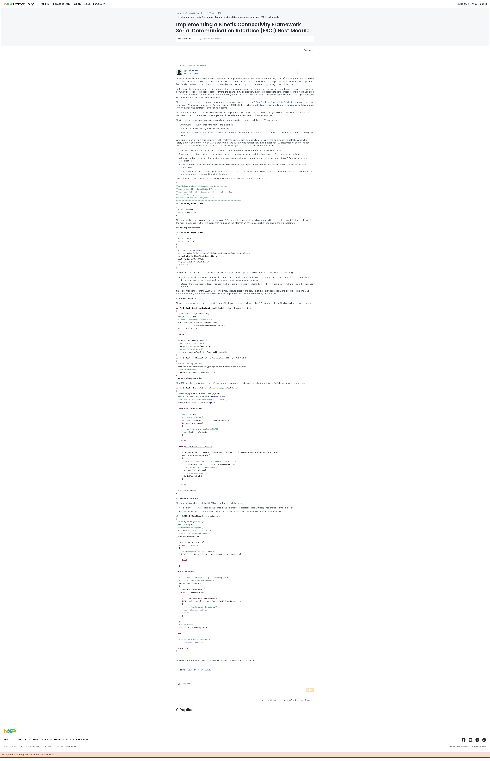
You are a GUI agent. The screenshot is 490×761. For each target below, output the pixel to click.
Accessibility (58, 746)
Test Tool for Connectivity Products (274, 102)
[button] (298, 72)
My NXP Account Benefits (76, 739)
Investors (33, 739)
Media (45, 739)
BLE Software (193, 670)
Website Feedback (71, 746)
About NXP (9, 739)
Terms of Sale (27, 746)
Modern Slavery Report (43, 746)
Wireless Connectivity (195, 13)
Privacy (6, 746)
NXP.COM (98, 4)
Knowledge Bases (61, 4)
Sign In (483, 4)
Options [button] (307, 50)
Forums (45, 4)
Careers (21, 739)
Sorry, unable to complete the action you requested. (28, 754)
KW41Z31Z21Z (206, 670)
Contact (55, 739)
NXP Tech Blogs (82, 4)
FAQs (474, 4)
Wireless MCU (215, 13)
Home (179, 13)
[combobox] (255, 39)
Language (463, 4)
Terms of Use (16, 746)
